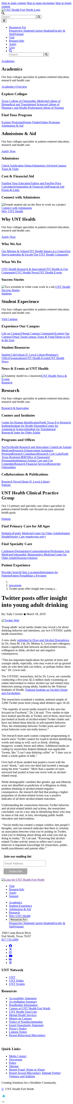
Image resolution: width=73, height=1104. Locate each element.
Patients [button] (6, 485)
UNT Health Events (50, 272)
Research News (10, 481)
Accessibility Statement (22, 998)
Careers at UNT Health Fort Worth (29, 1008)
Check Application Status (16, 165)
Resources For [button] (17, 27)
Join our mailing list (17, 856)
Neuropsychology (27, 557)
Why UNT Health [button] (12, 211)
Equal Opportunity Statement (26, 1025)
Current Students (43, 30)
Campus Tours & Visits (40, 336)
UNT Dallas (16, 980)
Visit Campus (9, 319)
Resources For (18, 919)
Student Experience (20, 905)
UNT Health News (27, 272)
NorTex (6, 447)
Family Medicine (23, 533)
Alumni (19, 34)
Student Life (8, 354)
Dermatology (22, 551)
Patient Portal (18, 575)
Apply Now (8, 151)
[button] (2, 13)
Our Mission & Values (14, 251)
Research (14, 912)
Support (13, 896)
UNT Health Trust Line (23, 1011)
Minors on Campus (20, 1018)
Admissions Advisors (44, 165)
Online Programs (50, 122)
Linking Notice (18, 1031)
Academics (15, 902)
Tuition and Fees (40, 183)
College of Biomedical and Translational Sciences (30, 102)
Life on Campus (11, 333)
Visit (11, 37)
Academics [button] (8, 61)
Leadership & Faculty (21, 254)
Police (12, 1062)
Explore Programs (12, 122)
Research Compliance (24, 453)
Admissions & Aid (20, 909)
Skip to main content (13, 3)
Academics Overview (14, 86)
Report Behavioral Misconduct (27, 1035)
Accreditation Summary (23, 1001)
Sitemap (14, 1066)
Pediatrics (7, 533)
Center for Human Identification (20, 422)
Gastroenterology (40, 551)
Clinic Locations (30, 572)
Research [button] (6, 382)
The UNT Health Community (51, 254)
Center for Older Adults (26, 432)
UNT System (17, 984)
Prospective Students (21, 30)
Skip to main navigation (41, 3)
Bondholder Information (23, 1005)
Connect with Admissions (16, 207)
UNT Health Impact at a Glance (47, 251)
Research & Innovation (15, 408)
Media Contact (17, 1056)
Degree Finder (31, 122)
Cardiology (8, 551)
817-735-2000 (9, 939)
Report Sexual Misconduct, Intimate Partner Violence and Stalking (35, 1074)
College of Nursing (52, 107)
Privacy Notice (18, 1028)
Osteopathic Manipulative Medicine (34, 554)
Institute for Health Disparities (28, 425)
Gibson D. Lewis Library (31, 354)
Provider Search (10, 572)
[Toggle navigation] (4, 21)
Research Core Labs (49, 453)
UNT (12, 977)
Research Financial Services (31, 463)
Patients (6, 518)
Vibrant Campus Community (38, 333)
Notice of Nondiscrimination (26, 1021)
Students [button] (6, 293)
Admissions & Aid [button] (12, 125)
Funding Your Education (16, 183)
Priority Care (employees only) (27, 536)
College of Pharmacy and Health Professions (30, 106)
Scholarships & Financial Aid (31, 186)
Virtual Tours (19, 336)
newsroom (15, 585)
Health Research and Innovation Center (34, 447)
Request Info (16, 40)
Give (12, 47)
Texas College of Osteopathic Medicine (24, 101)
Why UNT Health (20, 915)
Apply (12, 44)
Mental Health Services (22, 1015)
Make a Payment (36, 575)
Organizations (17, 358)
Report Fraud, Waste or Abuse (27, 1069)
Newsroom (15, 1059)
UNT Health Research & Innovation (23, 269)
